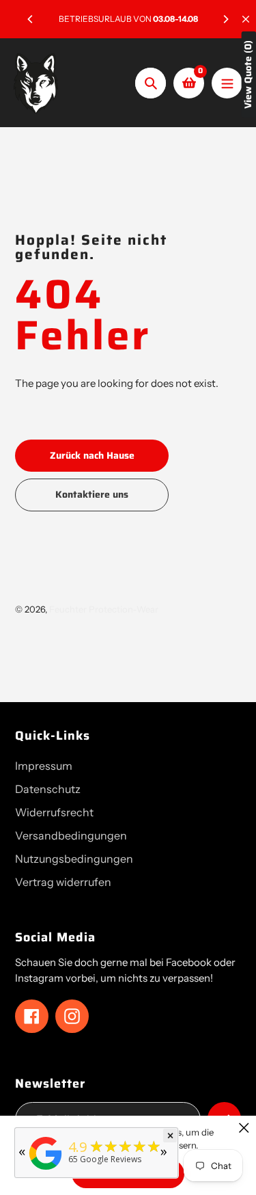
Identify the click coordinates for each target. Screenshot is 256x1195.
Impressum (43, 766)
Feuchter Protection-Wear (103, 609)
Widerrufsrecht (54, 812)
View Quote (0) (248, 74)
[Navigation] (227, 83)
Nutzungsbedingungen (74, 858)
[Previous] (31, 19)
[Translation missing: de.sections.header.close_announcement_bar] (246, 19)
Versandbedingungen (71, 835)
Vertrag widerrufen (63, 882)
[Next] (225, 19)
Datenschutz (48, 789)
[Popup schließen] (244, 1127)
